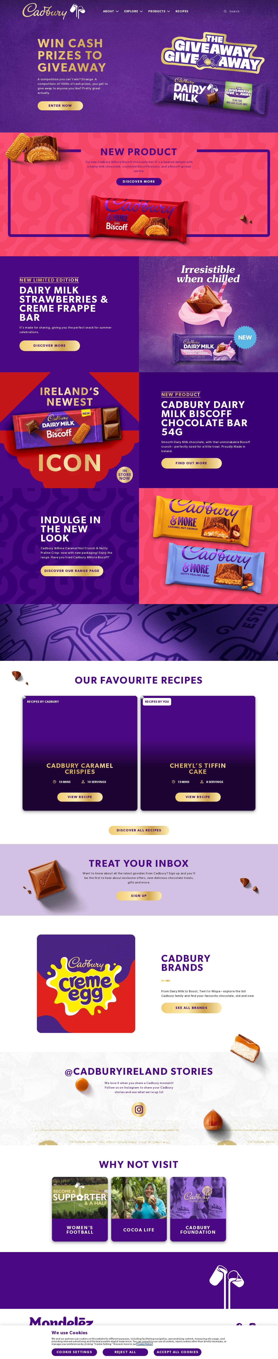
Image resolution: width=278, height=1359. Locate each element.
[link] (79, 1209)
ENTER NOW (60, 105)
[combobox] (239, 11)
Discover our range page (72, 571)
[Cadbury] (54, 11)
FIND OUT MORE (191, 463)
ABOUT (108, 11)
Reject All (125, 1352)
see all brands (191, 1008)
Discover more (139, 181)
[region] (139, 1342)
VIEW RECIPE (80, 797)
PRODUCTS (156, 11)
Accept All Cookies (177, 1352)
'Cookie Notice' (144, 1344)
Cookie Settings (74, 1352)
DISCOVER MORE (49, 345)
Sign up (139, 896)
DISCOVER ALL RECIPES (139, 830)
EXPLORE (131, 11)
